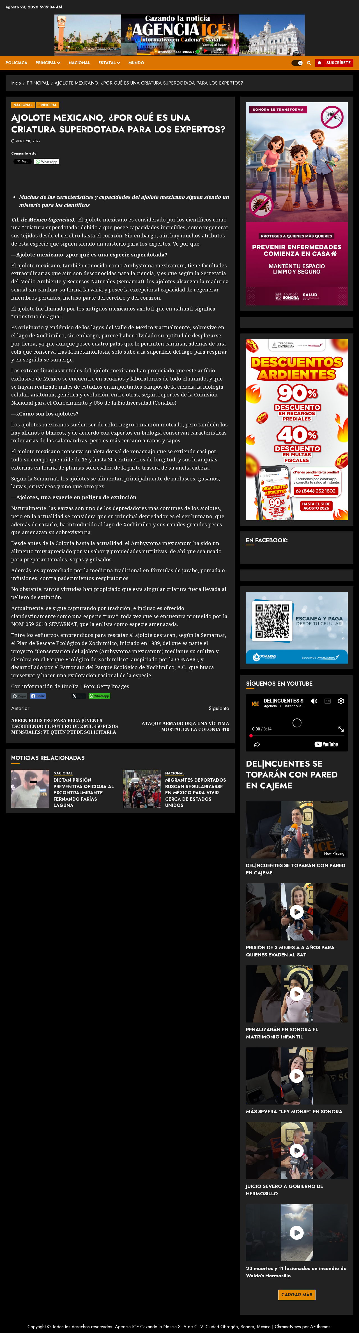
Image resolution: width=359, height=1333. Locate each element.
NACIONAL (79, 63)
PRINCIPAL (46, 63)
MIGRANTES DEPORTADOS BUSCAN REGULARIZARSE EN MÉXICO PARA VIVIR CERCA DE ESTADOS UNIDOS (195, 793)
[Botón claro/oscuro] (297, 63)
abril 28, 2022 (28, 141)
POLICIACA (16, 63)
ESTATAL (107, 63)
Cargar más (296, 1295)
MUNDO (136, 63)
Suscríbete (338, 63)
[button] (308, 62)
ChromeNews (288, 1326)
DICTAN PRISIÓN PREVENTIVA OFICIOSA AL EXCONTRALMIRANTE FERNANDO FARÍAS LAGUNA (84, 793)
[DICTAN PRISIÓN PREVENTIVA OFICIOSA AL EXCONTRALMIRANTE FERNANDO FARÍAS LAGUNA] (30, 789)
